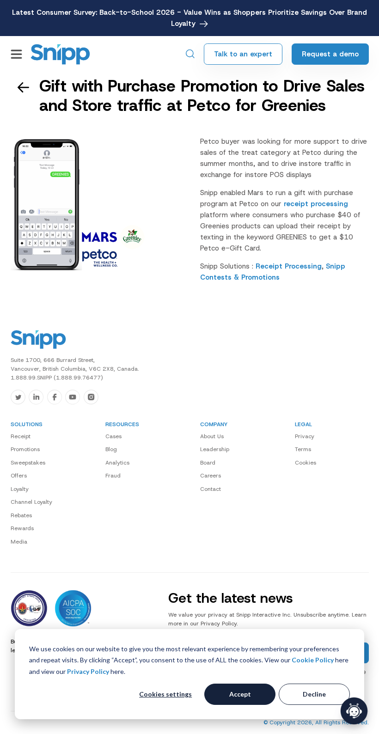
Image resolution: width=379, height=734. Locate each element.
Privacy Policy (88, 671)
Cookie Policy (313, 660)
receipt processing (316, 203)
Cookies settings (165, 694)
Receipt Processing (289, 266)
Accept (240, 694)
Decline (314, 694)
